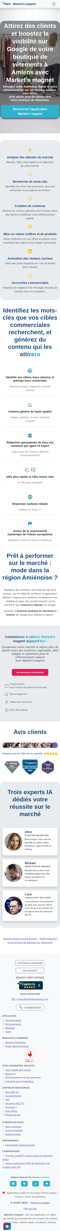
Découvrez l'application (30, 111)
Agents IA (10, 1073)
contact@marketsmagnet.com (32, 999)
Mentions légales (40, 1202)
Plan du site (30, 1208)
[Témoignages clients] (30, 745)
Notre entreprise (14, 1130)
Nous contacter (13, 1126)
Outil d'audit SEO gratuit (18, 1070)
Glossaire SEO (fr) (14, 1103)
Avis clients (11, 1111)
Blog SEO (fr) (12, 1092)
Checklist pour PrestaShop (19, 1081)
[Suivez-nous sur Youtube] (24, 1183)
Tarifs (8, 1031)
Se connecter (30, 970)
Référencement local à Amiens (20, 938)
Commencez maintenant (30, 963)
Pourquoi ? (11, 1107)
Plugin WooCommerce (17, 1046)
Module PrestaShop (15, 1042)
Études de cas (12, 1114)
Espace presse (13, 1134)
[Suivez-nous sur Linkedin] (13, 1183)
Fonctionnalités (13, 1020)
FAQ (7, 1099)
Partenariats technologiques (20, 1145)
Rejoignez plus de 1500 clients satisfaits (22, 753)
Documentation (13, 1095)
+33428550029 (32, 1007)
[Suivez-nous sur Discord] (46, 1183)
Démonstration (13, 1024)
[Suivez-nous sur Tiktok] (35, 1183)
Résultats (10, 1028)
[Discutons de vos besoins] (7, 1226)
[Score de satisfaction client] (50, 753)
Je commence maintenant (30, 672)
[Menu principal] (54, 4)
